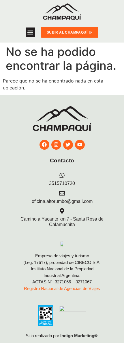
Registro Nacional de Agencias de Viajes (62, 288)
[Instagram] (56, 145)
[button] (30, 32)
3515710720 (62, 183)
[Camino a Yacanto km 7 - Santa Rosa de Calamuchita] (62, 211)
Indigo (66, 335)
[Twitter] (68, 145)
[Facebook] (44, 145)
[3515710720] (62, 175)
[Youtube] (80, 145)
